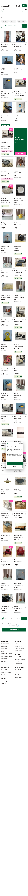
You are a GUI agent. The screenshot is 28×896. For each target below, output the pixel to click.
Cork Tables (4, 674)
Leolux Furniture (19, 646)
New (8, 15)
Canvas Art (4, 670)
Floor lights (4, 658)
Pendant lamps (5, 643)
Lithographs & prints (6, 653)
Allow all (14, 463)
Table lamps (4, 648)
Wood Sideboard (19, 670)
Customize (14, 466)
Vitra (16, 672)
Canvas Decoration (6, 672)
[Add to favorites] (12, 45)
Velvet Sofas (18, 674)
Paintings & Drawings (6, 656)
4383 (19, 618)
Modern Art (18, 656)
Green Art (3, 683)
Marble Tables (18, 677)
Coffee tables (4, 646)
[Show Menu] (26, 10)
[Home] (7, 6)
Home (2, 15)
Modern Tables (18, 663)
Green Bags (4, 681)
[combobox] (13, 10)
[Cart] (16, 6)
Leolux (16, 643)
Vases (2, 651)
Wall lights (3, 661)
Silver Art (3, 686)
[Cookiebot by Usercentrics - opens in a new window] (18, 443)
